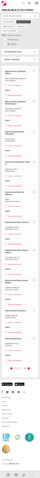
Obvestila (5, 405)
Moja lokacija (14, 40)
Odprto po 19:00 (8, 26)
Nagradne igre (6, 410)
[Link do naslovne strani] (4, 3)
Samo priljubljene (16, 35)
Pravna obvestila (7, 414)
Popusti (24, 474)
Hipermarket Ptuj (12, 338)
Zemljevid (13, 44)
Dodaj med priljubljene (15, 95)
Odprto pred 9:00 (24, 22)
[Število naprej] (29, 368)
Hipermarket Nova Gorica (16, 222)
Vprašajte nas (6, 397)
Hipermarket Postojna (14, 310)
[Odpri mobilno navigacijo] (36, 2)
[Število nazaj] (11, 368)
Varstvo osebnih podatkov (10, 422)
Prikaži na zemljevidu (14, 85)
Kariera (4, 401)
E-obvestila (5, 418)
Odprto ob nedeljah (9, 31)
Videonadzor (6, 426)
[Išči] (23, 3)
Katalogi (16, 474)
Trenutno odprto (8, 22)
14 (24, 368)
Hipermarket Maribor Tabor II (17, 162)
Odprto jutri (21, 26)
